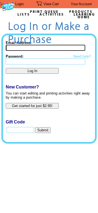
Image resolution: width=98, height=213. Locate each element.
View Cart (51, 4)
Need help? (82, 56)
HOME (84, 17)
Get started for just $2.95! (32, 106)
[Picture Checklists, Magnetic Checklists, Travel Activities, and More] (9, 9)
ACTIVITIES (51, 14)
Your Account (81, 4)
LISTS (23, 14)
